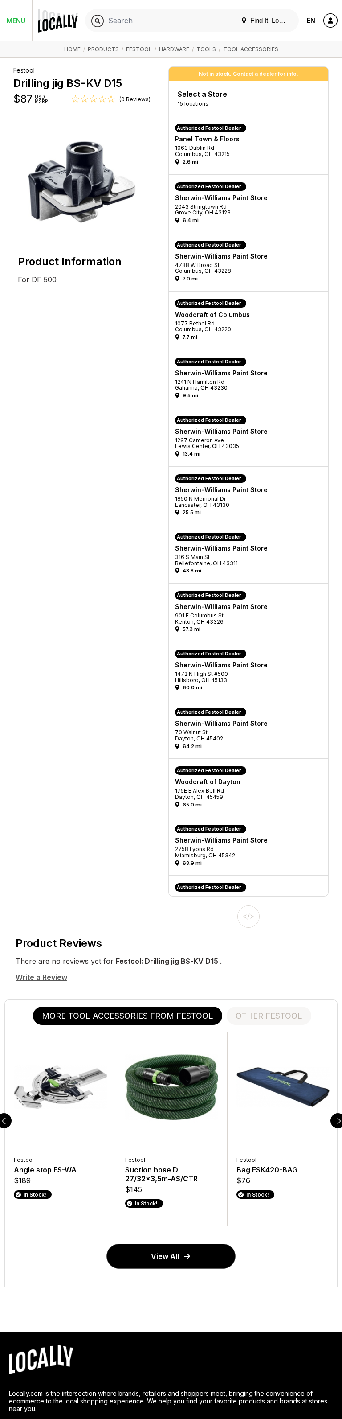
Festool (139, 49)
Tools (206, 49)
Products (103, 49)
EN (311, 20)
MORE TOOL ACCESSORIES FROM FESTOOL (127, 1015)
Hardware (174, 49)
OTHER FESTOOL (269, 1015)
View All (165, 1256)
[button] (251, 147)
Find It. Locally (270, 20)
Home (72, 49)
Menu (16, 21)
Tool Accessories (250, 49)
